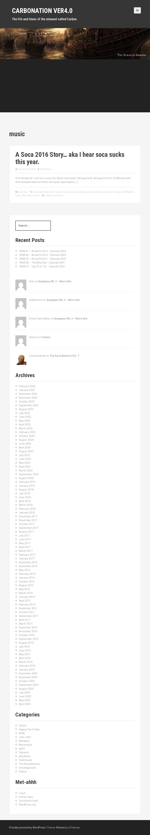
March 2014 (26, 593)
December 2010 (28, 627)
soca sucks (33, 195)
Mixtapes (24, 740)
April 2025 (25, 424)
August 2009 (26, 688)
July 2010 (24, 646)
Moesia (60, 827)
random (98, 192)
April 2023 (25, 466)
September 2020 (28, 474)
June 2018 (25, 497)
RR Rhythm (128, 192)
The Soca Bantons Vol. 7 (64, 355)
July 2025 (24, 413)
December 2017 (28, 516)
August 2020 (26, 478)
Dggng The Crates (29, 729)
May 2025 (24, 420)
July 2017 (24, 535)
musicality (79, 192)
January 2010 (27, 669)
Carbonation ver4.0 (42, 11)
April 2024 (25, 447)
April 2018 (25, 501)
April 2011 (25, 619)
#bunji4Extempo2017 (44, 192)
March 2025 (26, 428)
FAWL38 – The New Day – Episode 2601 (42, 262)
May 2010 (24, 654)
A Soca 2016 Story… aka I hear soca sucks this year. (69, 158)
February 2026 (27, 386)
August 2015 (26, 585)
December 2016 (28, 562)
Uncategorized (27, 767)
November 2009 (28, 677)
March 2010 (26, 661)
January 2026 (27, 390)
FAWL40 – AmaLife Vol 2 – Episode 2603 (42, 254)
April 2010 (25, 658)
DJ (63, 192)
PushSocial (25, 760)
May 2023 (24, 462)
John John (25, 737)
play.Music (25, 756)
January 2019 (27, 485)
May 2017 (24, 543)
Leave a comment (54, 195)
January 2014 (27, 596)
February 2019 (27, 482)
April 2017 (25, 547)
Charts (23, 725)
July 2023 (24, 455)
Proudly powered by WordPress (27, 827)
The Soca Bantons (29, 763)
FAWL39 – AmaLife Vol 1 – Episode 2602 (42, 258)
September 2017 (28, 527)
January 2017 (27, 558)
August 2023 (26, 451)
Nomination (25, 744)
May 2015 (24, 589)
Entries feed (26, 796)
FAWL (22, 733)
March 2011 (26, 623)
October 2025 (27, 401)
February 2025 (27, 432)
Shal (23, 195)
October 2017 (27, 524)
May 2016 (24, 570)
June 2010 (25, 650)
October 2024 (27, 436)
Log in (22, 793)
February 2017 (27, 554)
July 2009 (24, 692)
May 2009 (24, 700)
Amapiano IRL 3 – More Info (54, 281)
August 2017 (26, 531)
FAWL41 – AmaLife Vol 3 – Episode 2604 (42, 251)
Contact (45, 337)
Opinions (23, 192)
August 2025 (26, 409)
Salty (17, 195)
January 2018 (27, 512)
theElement (45, 169)
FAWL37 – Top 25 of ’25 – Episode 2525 (42, 266)
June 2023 (25, 459)
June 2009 (25, 696)
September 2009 (28, 684)
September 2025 (28, 405)
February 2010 (27, 665)
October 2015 (27, 581)
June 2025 (25, 416)
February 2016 (27, 573)
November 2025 (28, 397)
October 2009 (27, 681)
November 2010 (28, 631)
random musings (113, 192)
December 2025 (28, 393)
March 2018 (26, 504)
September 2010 (28, 639)
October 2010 (27, 635)
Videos (23, 771)
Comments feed (28, 800)
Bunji (58, 192)
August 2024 (26, 439)
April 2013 (25, 600)
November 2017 (28, 520)
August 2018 (26, 489)
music (69, 192)
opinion (89, 192)
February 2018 (27, 508)
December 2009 (28, 673)
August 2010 (26, 642)
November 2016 (28, 566)
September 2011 (28, 616)
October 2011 (27, 612)
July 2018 (24, 493)
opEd (22, 748)
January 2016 (27, 577)
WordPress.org (27, 804)
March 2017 (26, 550)
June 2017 (25, 539)
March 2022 (26, 470)
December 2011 (28, 608)
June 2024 (25, 443)
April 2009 (25, 704)
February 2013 (27, 604)
